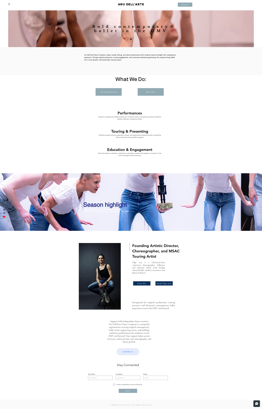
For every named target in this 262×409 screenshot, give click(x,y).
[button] (9, 4)
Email (145, 374)
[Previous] (11, 202)
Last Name (119, 374)
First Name (91, 374)
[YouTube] (4, 217)
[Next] (251, 202)
